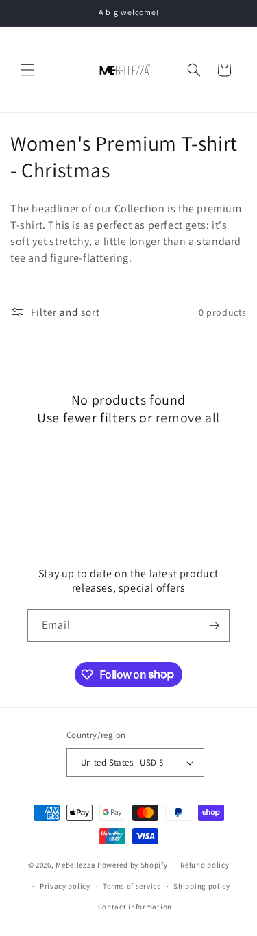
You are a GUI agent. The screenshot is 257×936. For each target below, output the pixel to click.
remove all (188, 418)
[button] (27, 70)
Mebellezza (75, 865)
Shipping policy (201, 886)
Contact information (135, 906)
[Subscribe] (214, 625)
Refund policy (204, 865)
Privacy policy (65, 886)
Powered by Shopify (132, 865)
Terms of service (131, 886)
